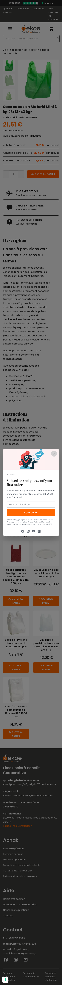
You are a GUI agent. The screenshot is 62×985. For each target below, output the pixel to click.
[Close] (54, 454)
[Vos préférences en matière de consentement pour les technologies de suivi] (5, 980)
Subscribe (31, 512)
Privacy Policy (33, 522)
